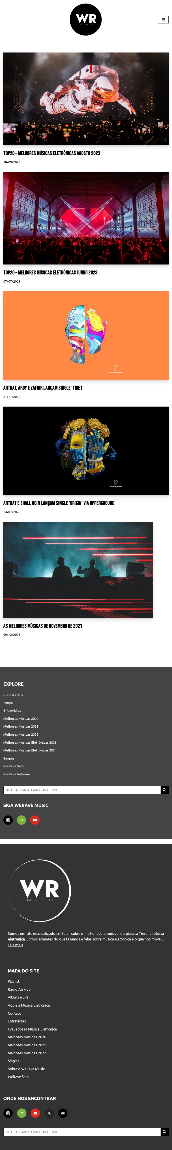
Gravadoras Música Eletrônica (32, 1029)
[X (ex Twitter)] (49, 1113)
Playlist (13, 981)
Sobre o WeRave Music (26, 1069)
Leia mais (15, 945)
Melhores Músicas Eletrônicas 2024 (29, 750)
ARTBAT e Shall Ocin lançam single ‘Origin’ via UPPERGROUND (58, 503)
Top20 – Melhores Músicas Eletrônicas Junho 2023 (50, 272)
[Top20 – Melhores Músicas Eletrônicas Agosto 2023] (86, 98)
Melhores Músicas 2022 (20, 734)
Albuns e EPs (13, 695)
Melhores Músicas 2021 (20, 726)
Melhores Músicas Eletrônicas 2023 (29, 742)
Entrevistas (12, 710)
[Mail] (62, 1113)
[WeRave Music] (86, 19)
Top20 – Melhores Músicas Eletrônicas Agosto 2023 (51, 153)
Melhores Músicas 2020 (20, 718)
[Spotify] (21, 820)
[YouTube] (35, 820)
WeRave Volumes (16, 774)
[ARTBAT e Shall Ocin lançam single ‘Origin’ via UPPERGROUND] (86, 451)
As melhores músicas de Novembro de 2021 (42, 626)
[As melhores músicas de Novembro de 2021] (86, 570)
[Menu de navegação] (163, 19)
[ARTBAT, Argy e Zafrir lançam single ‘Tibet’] (86, 335)
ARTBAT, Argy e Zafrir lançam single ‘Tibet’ (43, 388)
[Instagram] (8, 820)
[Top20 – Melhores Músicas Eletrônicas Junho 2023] (86, 218)
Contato (14, 1013)
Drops (8, 703)
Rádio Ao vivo (19, 989)
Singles (8, 758)
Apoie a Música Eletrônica (29, 1005)
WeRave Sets (13, 766)
